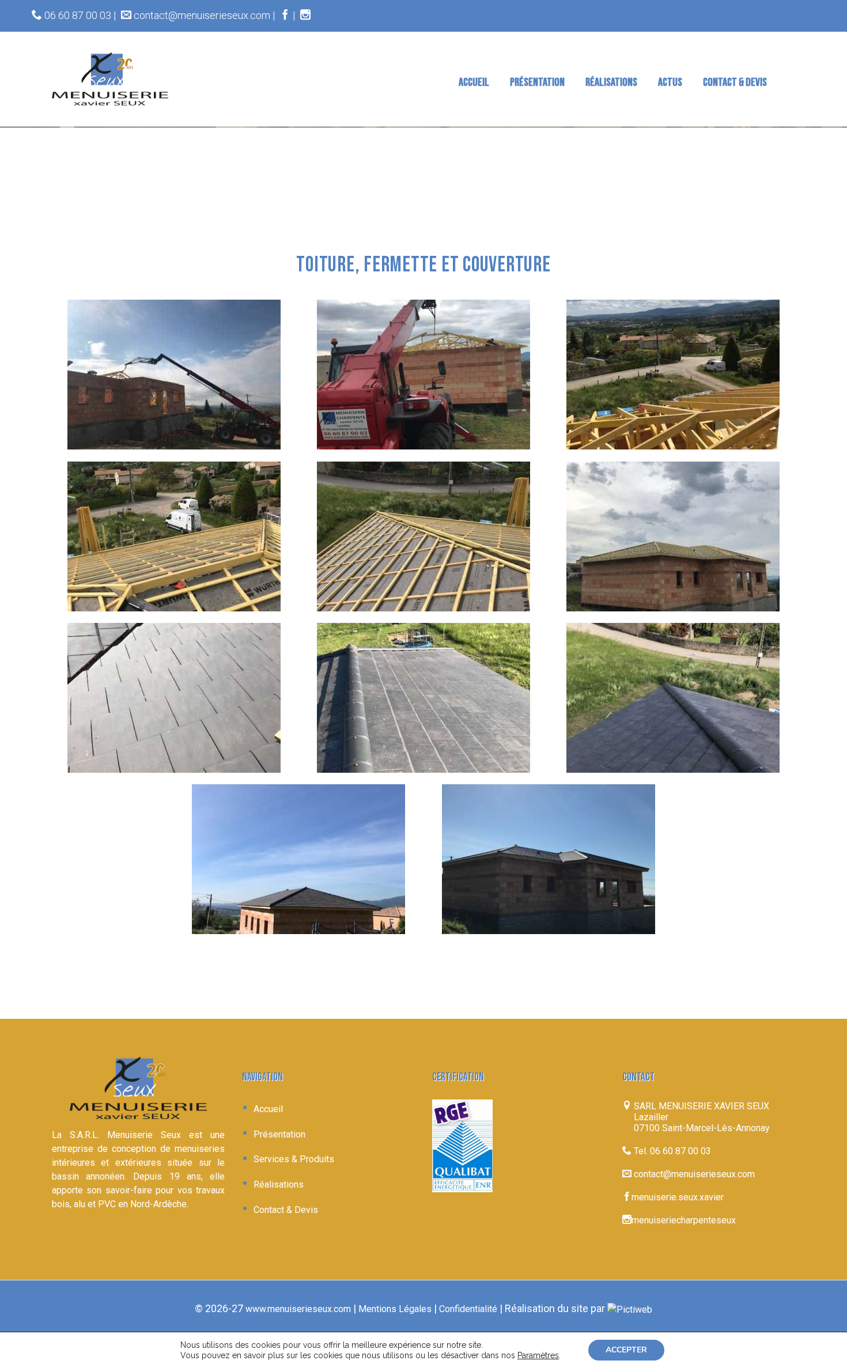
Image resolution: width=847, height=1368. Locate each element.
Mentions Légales (395, 1308)
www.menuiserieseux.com (298, 1308)
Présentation (279, 1134)
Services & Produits (294, 1159)
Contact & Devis (286, 1209)
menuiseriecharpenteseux (684, 1220)
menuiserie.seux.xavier (678, 1197)
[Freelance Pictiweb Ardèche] (629, 1308)
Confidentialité (468, 1308)
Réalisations (279, 1184)
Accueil (268, 1109)
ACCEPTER (626, 1349)
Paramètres (538, 1355)
